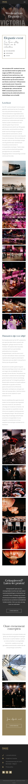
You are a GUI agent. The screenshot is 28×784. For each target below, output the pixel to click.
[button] (24, 2)
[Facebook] (3, 772)
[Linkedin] (10, 772)
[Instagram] (7, 772)
